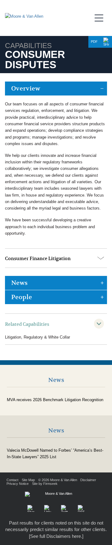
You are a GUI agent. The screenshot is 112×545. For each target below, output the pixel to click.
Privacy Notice (18, 483)
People (21, 297)
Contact (12, 480)
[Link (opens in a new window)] (47, 508)
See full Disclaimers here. (56, 536)
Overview (25, 88)
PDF (94, 41)
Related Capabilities (27, 324)
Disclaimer (88, 480)
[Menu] (100, 17)
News (19, 283)
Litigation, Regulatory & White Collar (37, 337)
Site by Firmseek (45, 483)
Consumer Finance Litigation (38, 258)
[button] (106, 42)
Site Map (28, 480)
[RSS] (81, 508)
